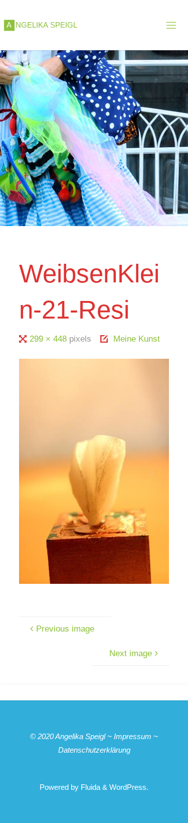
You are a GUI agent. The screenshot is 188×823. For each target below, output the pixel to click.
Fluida (89, 787)
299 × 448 (49, 339)
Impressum (132, 736)
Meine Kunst (136, 339)
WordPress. (128, 787)
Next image (130, 653)
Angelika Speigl (80, 736)
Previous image (65, 629)
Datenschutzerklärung (94, 750)
